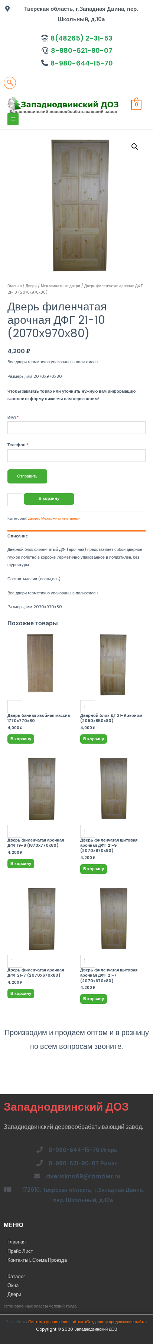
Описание (17, 536)
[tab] (76, 536)
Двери (31, 285)
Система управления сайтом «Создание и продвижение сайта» (87, 1322)
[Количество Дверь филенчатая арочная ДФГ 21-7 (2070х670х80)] (40, 927)
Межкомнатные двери (60, 285)
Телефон (18, 445)
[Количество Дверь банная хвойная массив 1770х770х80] (40, 672)
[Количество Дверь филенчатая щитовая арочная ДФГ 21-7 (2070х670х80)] (113, 927)
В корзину (49, 498)
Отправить (27, 476)
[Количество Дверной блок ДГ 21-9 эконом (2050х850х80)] (113, 672)
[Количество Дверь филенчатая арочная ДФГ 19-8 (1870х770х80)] (40, 797)
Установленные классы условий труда (40, 1306)
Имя (13, 417)
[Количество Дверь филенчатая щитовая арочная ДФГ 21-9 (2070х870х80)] (113, 797)
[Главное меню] (13, 119)
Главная (14, 285)
